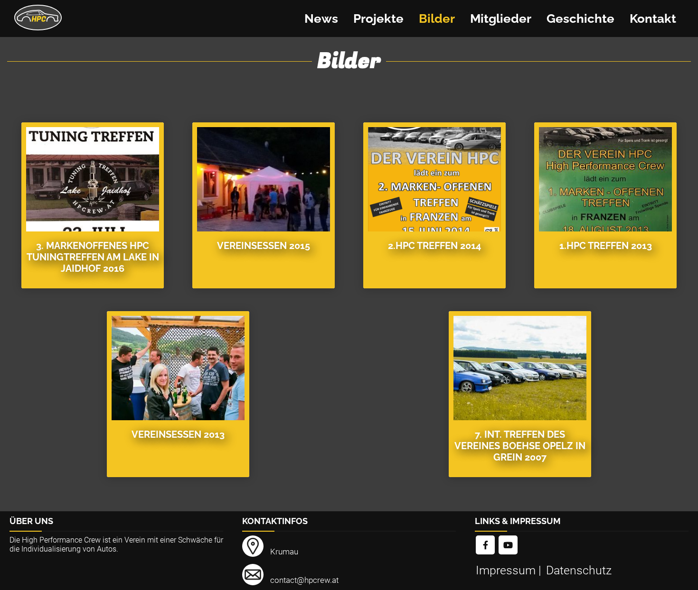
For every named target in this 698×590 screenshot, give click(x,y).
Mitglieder (500, 18)
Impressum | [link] (510, 570)
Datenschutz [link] (579, 570)
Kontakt (653, 18)
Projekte (378, 18)
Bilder (437, 18)
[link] (485, 545)
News (321, 18)
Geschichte (580, 18)
